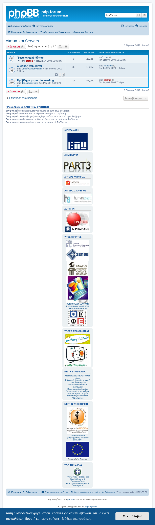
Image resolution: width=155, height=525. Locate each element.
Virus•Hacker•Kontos (32, 68)
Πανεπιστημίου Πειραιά (77, 396)
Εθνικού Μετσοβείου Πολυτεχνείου (77, 385)
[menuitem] (42, 26)
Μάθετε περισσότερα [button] (76, 518)
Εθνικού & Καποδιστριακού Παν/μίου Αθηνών (77, 381)
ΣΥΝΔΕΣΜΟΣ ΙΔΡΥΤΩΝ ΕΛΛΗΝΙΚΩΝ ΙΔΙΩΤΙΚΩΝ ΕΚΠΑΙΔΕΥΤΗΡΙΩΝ (77, 306)
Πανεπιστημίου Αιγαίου (77, 389)
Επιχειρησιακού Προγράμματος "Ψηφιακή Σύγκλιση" (77, 437)
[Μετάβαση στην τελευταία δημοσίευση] (110, 57)
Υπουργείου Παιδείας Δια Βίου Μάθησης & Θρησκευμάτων (77, 479)
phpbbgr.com (91, 506)
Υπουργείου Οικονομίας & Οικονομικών (77, 484)
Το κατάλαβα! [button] (132, 516)
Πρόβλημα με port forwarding (35, 80)
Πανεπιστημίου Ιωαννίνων (77, 391)
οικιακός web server (29, 65)
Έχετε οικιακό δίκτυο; (30, 57)
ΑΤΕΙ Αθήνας (78, 398)
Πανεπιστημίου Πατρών (77, 393)
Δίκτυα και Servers (22, 41)
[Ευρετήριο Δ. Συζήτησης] (24, 13)
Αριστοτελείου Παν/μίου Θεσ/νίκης (77, 377)
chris (106, 57)
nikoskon (108, 65)
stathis (29, 61)
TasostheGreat (29, 83)
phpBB (70, 499)
